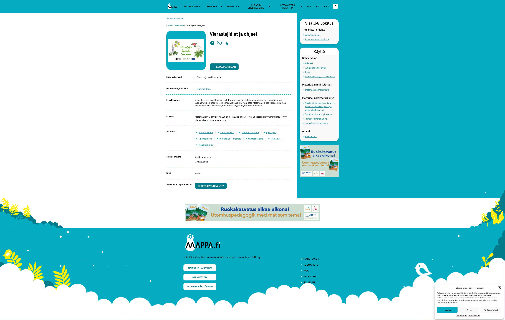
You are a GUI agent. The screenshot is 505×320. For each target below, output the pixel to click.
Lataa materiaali (224, 67)
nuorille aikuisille (250, 132)
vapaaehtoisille (255, 138)
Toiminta (233, 6)
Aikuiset (309, 63)
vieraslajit (275, 138)
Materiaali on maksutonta (317, 89)
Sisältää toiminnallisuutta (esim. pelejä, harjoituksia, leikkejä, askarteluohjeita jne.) (320, 106)
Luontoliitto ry (204, 88)
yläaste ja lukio (206, 144)
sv (327, 6)
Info (309, 6)
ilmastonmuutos (312, 34)
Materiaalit (192, 6)
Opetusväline (201, 161)
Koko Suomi (311, 136)
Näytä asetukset (491, 309)
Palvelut (309, 282)
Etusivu (169, 25)
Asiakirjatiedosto (203, 156)
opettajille (271, 132)
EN (317, 6)
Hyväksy (447, 309)
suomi (198, 173)
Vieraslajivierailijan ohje (209, 77)
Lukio (307, 71)
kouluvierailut (227, 132)
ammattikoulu (206, 132)
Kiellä (469, 309)
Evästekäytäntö (461, 315)
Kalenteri (310, 276)
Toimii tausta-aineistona (316, 122)
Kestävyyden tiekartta (291, 6)
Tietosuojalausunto (474, 315)
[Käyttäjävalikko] (335, 6)
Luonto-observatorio (259, 6)
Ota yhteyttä (200, 277)
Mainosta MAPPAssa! (200, 267)
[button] (499, 288)
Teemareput (214, 6)
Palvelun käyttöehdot (200, 286)
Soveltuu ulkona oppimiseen (318, 114)
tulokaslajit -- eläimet (230, 138)
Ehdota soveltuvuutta (211, 185)
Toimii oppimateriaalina (316, 118)
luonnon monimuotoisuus (317, 39)
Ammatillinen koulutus (315, 67)
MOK (306, 270)
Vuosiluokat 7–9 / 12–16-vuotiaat (320, 76)
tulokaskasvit (205, 138)
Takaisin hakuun (176, 18)
